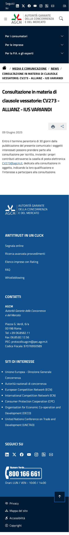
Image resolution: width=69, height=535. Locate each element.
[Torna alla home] (5, 68)
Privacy (14, 503)
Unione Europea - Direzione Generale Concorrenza (28, 375)
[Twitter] (23, 5)
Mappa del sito (19, 510)
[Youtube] (35, 5)
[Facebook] (29, 5)
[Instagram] (40, 5)
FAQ (7, 269)
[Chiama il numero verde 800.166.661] (23, 472)
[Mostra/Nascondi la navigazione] (6, 19)
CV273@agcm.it (12, 163)
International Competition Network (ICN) (30, 395)
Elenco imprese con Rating (21, 261)
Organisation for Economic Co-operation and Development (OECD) (33, 410)
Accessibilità (17, 518)
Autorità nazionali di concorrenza (25, 383)
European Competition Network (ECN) (28, 389)
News (55, 68)
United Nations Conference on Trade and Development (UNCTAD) (30, 422)
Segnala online (14, 245)
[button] (59, 496)
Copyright (16, 525)
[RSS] (46, 5)
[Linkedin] (17, 5)
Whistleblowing (14, 277)
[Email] (52, 5)
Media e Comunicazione (29, 68)
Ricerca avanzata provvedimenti (25, 253)
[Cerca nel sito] (61, 18)
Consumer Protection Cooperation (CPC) (30, 401)
